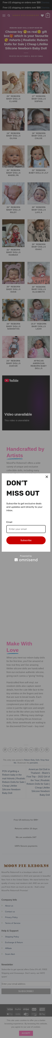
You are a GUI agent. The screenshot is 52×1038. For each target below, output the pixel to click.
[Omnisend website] (26, 558)
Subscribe (26, 540)
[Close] (46, 476)
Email (9, 522)
